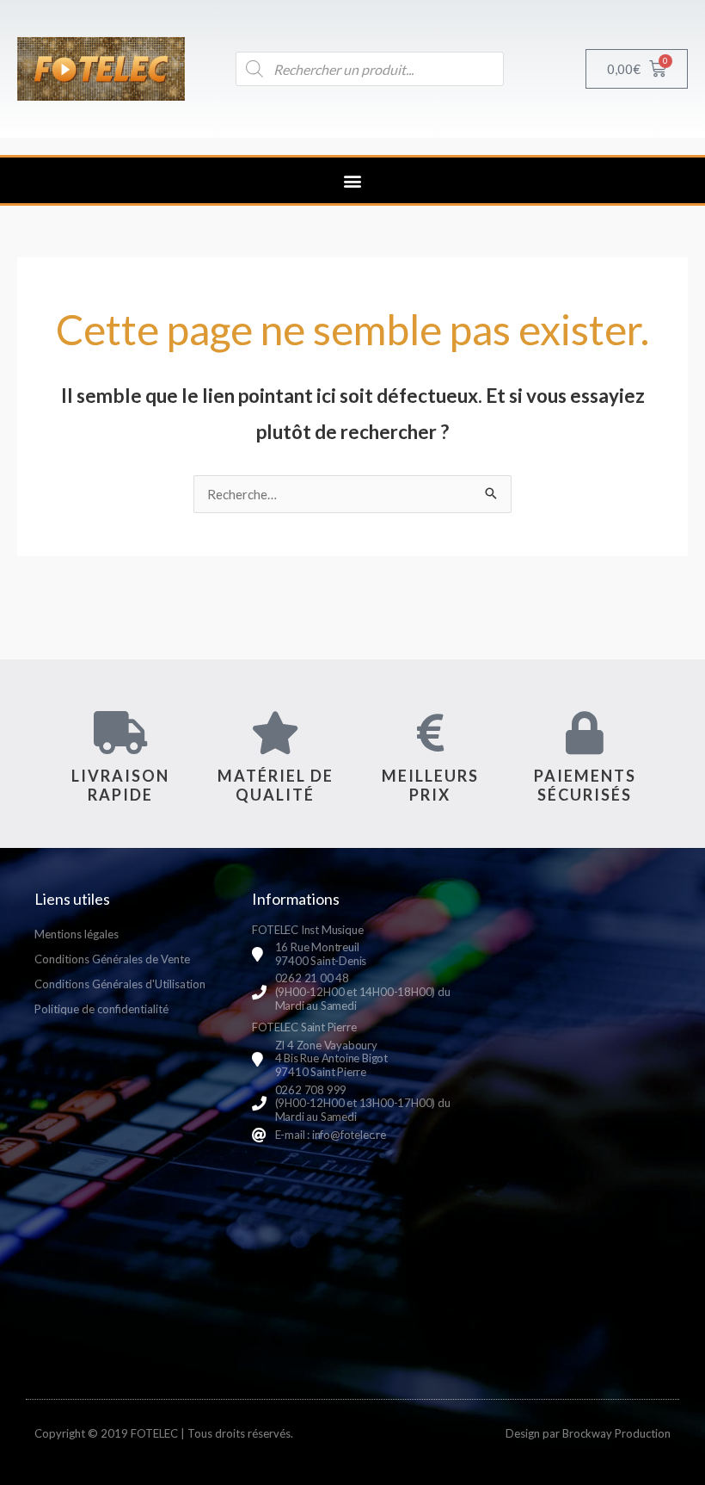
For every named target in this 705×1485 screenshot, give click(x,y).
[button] (353, 180)
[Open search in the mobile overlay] (370, 69)
